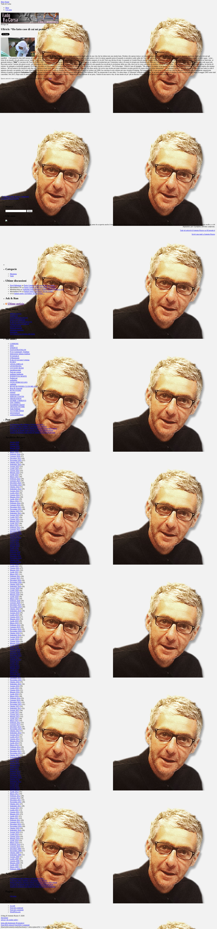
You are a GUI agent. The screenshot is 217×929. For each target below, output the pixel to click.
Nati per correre (15, 372)
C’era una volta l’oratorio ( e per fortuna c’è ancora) (28, 426)
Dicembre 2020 (15, 580)
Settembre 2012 (15, 782)
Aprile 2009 (14, 865)
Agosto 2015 (14, 710)
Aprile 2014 (14, 743)
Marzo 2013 (14, 769)
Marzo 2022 (14, 550)
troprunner (13, 332)
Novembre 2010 (16, 826)
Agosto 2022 (14, 540)
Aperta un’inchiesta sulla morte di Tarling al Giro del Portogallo (32, 433)
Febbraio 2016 (15, 698)
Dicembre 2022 (15, 532)
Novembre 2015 (16, 704)
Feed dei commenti (17, 910)
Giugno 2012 (14, 788)
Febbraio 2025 (15, 479)
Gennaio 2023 (15, 530)
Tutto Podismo (15, 409)
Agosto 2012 (14, 784)
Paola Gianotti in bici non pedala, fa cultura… (40, 285)
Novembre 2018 (16, 631)
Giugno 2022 (14, 544)
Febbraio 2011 (15, 820)
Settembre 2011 (15, 806)
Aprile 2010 (14, 840)
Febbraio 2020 (15, 601)
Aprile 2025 (14, 475)
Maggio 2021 (15, 570)
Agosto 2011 (14, 808)
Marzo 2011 (14, 818)
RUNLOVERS (15, 390)
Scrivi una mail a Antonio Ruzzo (203, 234)
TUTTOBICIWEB (17, 411)
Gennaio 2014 (15, 749)
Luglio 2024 (14, 493)
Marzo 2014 (14, 745)
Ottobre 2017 (14, 658)
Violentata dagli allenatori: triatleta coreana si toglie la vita (43, 289)
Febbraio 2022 (15, 552)
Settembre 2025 (15, 464)
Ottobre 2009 (14, 853)
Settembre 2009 (15, 855)
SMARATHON (15, 399)
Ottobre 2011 (14, 804)
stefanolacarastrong (17, 330)
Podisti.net (13, 378)
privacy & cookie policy (9, 920)
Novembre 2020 (16, 582)
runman (12, 392)
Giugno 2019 (14, 617)
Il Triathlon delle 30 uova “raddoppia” (15, 196)
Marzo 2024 (14, 501)
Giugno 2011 (14, 812)
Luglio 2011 (14, 810)
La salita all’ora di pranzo (10, 199)
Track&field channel (17, 405)
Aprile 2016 (14, 694)
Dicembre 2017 (15, 653)
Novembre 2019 (16, 607)
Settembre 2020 (15, 586)
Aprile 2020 (14, 597)
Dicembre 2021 (15, 556)
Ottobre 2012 (14, 780)
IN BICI (13, 362)
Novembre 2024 (16, 485)
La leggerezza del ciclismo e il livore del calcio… (27, 424)
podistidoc (13, 380)
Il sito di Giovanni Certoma (19, 360)
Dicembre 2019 (15, 605)
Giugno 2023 (14, 519)
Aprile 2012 (14, 792)
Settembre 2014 (15, 733)
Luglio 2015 (14, 712)
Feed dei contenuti (16, 908)
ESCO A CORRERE (17, 320)
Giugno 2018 (14, 641)
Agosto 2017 (14, 662)
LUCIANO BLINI (17, 368)
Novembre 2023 (16, 509)
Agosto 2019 (14, 613)
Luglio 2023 (14, 517)
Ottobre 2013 (14, 755)
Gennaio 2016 (15, 700)
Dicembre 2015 (15, 702)
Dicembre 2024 (15, 483)
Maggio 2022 (15, 546)
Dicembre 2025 (15, 458)
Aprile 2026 (14, 450)
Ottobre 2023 (14, 511)
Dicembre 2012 (15, 775)
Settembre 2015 (15, 708)
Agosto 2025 (14, 466)
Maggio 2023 (15, 521)
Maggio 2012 (15, 790)
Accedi (12, 906)
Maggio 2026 (15, 448)
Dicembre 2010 (15, 824)
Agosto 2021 (14, 564)
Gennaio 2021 (15, 578)
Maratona (13, 274)
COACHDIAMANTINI (19, 318)
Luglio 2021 (14, 566)
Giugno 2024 (14, 495)
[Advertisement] (22, 251)
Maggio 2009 (15, 863)
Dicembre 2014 (15, 727)
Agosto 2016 (14, 686)
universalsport (15, 413)
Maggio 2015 (15, 716)
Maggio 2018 (15, 643)
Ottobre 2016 (14, 682)
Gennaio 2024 (15, 505)
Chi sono (8, 10)
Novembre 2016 (16, 680)
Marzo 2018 (14, 647)
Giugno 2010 (14, 836)
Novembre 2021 (16, 558)
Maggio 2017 (15, 668)
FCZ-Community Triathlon (19, 352)
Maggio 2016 (15, 692)
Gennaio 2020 (15, 603)
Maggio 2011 (14, 814)
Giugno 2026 (14, 446)
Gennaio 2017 (15, 676)
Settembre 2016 (15, 684)
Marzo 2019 (14, 623)
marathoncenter (15, 370)
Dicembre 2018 (15, 629)
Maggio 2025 (15, 473)
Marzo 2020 (14, 599)
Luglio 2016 (14, 688)
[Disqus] (108, 109)
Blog (7, 8)
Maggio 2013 (15, 765)
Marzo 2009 (14, 867)
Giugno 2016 (14, 690)
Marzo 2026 (14, 452)
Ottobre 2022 (14, 536)
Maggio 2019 (15, 619)
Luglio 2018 (14, 639)
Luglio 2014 (14, 737)
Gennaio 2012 (15, 798)
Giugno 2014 (14, 739)
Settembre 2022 (15, 538)
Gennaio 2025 (15, 481)
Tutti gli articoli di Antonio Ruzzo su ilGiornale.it (197, 230)
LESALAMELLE (16, 364)
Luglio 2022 (14, 542)
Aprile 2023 (14, 523)
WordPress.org (15, 912)
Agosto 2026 (14, 442)
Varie (50, 78)
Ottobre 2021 (14, 560)
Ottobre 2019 (14, 609)
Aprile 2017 (14, 670)
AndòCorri (14, 316)
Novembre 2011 (15, 802)
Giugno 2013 (14, 763)
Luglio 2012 (14, 786)
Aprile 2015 (14, 719)
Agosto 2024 (14, 491)
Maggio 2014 (15, 741)
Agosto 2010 (14, 832)
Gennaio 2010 (15, 847)
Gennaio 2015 (15, 725)
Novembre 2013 (16, 753)
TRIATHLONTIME (17, 407)
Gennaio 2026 (15, 456)
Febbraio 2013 (15, 771)
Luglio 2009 (14, 859)
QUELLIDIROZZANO (18, 382)
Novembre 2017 (16, 656)
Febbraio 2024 (15, 503)
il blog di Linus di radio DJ (19, 324)
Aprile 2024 (14, 499)
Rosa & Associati (16, 388)
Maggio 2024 (15, 497)
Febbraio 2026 (15, 454)
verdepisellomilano (16, 415)
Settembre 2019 (15, 611)
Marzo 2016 (14, 696)
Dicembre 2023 (15, 507)
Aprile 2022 (14, 548)
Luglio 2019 (14, 615)
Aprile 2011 (14, 816)
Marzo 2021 (14, 574)
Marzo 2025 (14, 477)
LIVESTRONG (16, 366)
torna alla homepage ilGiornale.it (12, 923)
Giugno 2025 (14, 471)
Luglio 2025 (14, 469)
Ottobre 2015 (14, 706)
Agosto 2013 (14, 759)
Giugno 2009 (14, 861)
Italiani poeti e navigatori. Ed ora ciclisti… (39, 291)
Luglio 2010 (14, 834)
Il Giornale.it (14, 356)
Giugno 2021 (14, 568)
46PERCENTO (15, 314)
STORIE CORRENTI (18, 401)
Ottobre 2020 (14, 584)
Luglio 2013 (14, 761)
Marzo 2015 (14, 721)
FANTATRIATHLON (18, 350)
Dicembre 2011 (15, 800)
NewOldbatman (15, 285)
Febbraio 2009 (15, 869)
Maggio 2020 (15, 595)
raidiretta (13, 384)
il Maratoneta (14, 358)
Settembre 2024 (15, 489)
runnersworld (14, 394)
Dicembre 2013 (15, 751)
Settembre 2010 (15, 830)
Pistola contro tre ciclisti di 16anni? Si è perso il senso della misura (33, 428)
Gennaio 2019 (15, 627)
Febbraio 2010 (15, 845)
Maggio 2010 (15, 838)
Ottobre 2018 (14, 633)
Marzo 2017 (14, 672)
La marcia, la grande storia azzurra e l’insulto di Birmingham (31, 430)
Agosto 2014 (14, 735)
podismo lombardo (16, 374)
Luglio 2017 (14, 664)
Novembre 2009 (16, 851)
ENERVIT (14, 348)
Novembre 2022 (16, 534)
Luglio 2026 (14, 444)
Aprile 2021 (14, 572)
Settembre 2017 (15, 660)
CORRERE (14, 344)
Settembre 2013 (15, 757)
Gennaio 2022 (15, 554)
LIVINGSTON (15, 326)
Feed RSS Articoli (7, 925)
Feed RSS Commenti (21, 925)
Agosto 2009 (14, 857)
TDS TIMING (15, 403)
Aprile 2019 (14, 621)
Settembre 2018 (15, 635)
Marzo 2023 (14, 525)
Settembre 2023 (15, 513)
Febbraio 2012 (15, 796)
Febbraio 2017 (15, 674)
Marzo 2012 (14, 794)
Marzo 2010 (14, 843)
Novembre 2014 (16, 729)
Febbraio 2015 (15, 723)
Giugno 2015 (14, 714)
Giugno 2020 (14, 593)
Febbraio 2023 (15, 527)
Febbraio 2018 (15, 649)
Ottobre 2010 (14, 828)
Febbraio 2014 (15, 747)
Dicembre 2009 (15, 849)
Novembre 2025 (16, 460)
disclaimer (4, 918)
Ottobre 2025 (14, 462)
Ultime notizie (16, 303)
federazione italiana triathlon (20, 354)
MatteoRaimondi (16, 328)
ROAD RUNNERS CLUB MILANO (24, 386)
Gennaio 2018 (15, 651)
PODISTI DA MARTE (18, 376)
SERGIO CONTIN (17, 396)
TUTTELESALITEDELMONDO (22, 334)
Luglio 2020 (14, 590)
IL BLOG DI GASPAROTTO (21, 322)
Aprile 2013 (14, 767)
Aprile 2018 (14, 645)
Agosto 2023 (14, 515)
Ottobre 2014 (14, 731)
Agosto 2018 (14, 637)
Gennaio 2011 (15, 822)
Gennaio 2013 (15, 773)
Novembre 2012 (16, 777)
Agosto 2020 (14, 588)
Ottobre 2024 (14, 487)
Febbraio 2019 (15, 625)
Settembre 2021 (15, 562)
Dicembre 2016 (15, 678)
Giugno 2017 (14, 666)
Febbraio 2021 (15, 576)
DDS (12, 346)
